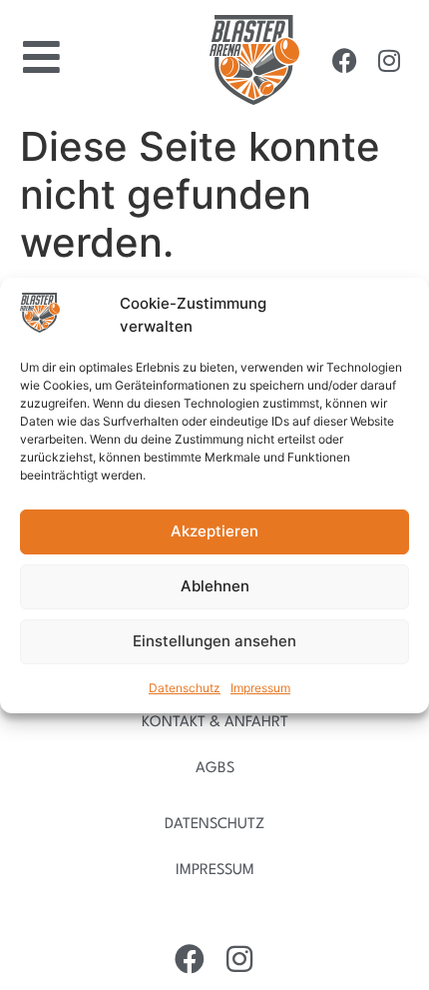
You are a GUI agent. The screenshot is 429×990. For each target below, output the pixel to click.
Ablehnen (215, 585)
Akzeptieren (214, 530)
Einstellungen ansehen (214, 640)
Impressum (260, 687)
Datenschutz (184, 687)
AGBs (215, 768)
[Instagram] (389, 60)
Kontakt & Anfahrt (215, 722)
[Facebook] (344, 60)
